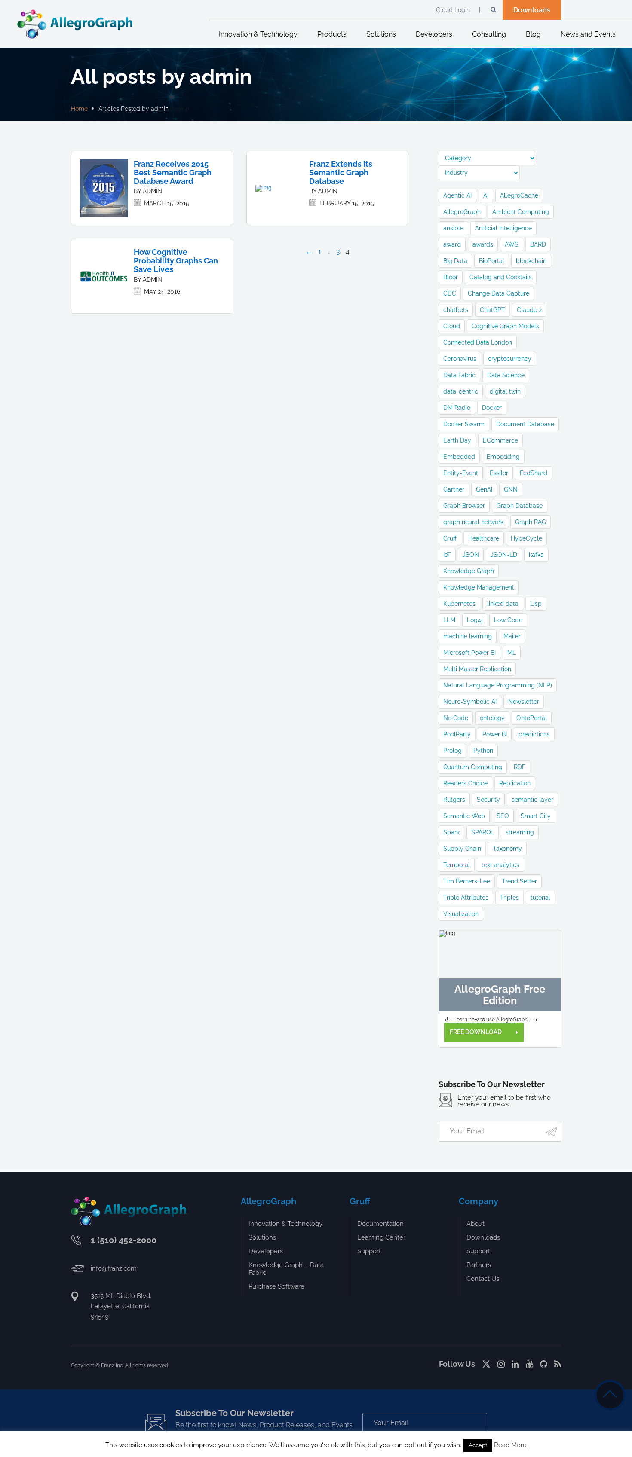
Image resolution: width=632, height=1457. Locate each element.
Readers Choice (465, 783)
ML (511, 652)
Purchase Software (276, 1286)
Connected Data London (477, 342)
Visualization (461, 913)
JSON (471, 554)
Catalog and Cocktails (500, 277)
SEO (503, 815)
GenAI (484, 489)
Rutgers (454, 799)
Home (79, 108)
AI (485, 195)
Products (332, 34)
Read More (510, 1445)
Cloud (451, 326)
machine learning (467, 636)
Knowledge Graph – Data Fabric (286, 1269)
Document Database (525, 424)
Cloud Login (453, 9)
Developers (434, 34)
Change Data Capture (498, 293)
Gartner (453, 489)
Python (483, 750)
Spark (451, 832)
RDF (519, 767)
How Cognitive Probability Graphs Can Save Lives (176, 260)
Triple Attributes (465, 897)
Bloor (450, 277)
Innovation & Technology (258, 34)
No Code (455, 718)
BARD (538, 244)
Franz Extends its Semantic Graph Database (340, 172)
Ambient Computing (520, 211)
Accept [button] (478, 1445)
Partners (478, 1265)
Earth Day (457, 440)
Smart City (536, 815)
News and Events (588, 34)
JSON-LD (504, 554)
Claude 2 (529, 309)
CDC (449, 293)
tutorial (540, 897)
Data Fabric (459, 375)
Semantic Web (464, 815)
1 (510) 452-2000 (123, 1240)
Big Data (455, 260)
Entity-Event (460, 473)
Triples (509, 897)
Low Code (508, 620)
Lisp (536, 603)
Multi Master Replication (477, 669)
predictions (534, 734)
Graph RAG (530, 522)
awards (482, 244)
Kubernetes (459, 603)
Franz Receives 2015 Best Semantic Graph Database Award (173, 172)
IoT (447, 554)
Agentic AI (457, 195)
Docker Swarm (464, 424)
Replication (515, 783)
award (452, 244)
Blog (533, 34)
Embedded (459, 456)
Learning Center (381, 1237)
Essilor (499, 473)
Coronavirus (459, 358)
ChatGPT (492, 309)
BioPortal (491, 260)
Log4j (474, 620)
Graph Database (520, 505)
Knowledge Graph (468, 571)
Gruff (450, 538)
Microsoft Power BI (469, 652)
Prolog (452, 750)
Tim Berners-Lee (466, 881)
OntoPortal (531, 718)
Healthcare (483, 538)
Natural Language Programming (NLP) (497, 685)
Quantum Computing (472, 767)
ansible (453, 228)
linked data (502, 603)
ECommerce (500, 440)
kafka (536, 554)
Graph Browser (464, 505)
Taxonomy (507, 848)
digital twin (505, 391)
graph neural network (473, 522)
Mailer (512, 636)
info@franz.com (114, 1268)
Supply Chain (462, 848)
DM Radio (456, 407)
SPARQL (482, 832)
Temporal (456, 864)
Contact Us (482, 1279)
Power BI (494, 734)
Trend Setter (519, 881)
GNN (511, 489)
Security (488, 799)
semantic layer (532, 799)
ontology (492, 718)
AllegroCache (519, 195)
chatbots (455, 309)
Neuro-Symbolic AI (470, 701)
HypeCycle (526, 538)
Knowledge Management (478, 587)
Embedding (503, 456)
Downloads (531, 10)
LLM (449, 620)
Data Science (506, 375)
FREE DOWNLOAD (476, 1032)
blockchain (531, 260)
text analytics (500, 864)
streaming (520, 832)
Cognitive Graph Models (505, 326)
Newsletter (523, 701)
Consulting (489, 34)
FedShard (533, 473)
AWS (511, 244)
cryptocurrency (509, 358)
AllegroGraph (462, 211)
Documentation (380, 1224)
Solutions (381, 34)
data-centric (460, 391)
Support (369, 1251)
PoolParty (457, 734)
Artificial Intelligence (503, 228)
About (475, 1224)
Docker (492, 407)
